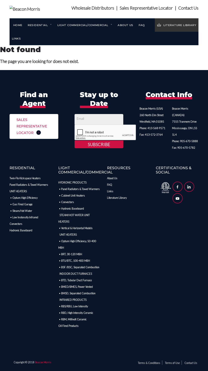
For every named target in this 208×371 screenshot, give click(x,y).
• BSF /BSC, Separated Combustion (78, 267)
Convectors (16, 223)
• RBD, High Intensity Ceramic (75, 312)
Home (17, 25)
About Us (125, 25)
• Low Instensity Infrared (24, 217)
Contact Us (188, 7)
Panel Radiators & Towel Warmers (29, 184)
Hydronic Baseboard (21, 230)
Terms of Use (172, 362)
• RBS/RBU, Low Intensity (73, 306)
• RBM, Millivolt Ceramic (72, 319)
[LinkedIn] (189, 187)
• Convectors (66, 202)
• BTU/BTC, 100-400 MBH (74, 260)
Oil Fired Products (68, 325)
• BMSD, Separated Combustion (76, 293)
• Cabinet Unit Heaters (71, 195)
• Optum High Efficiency (24, 197)
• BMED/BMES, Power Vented (75, 286)
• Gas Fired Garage (21, 204)
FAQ (142, 25)
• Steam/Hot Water (21, 210)
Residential (38, 25)
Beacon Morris (43, 362)
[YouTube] (177, 198)
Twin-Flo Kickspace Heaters (25, 178)
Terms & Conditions (149, 362)
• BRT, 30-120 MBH (70, 254)
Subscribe (99, 144)
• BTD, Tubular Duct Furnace (75, 280)
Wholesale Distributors (93, 7)
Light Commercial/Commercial (83, 25)
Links (16, 38)
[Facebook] (177, 187)
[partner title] (166, 187)
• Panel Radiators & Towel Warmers (79, 189)
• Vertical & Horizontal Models (75, 228)
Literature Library (179, 25)
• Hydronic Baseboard (71, 208)
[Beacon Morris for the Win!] (25, 8)
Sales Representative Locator (146, 7)
